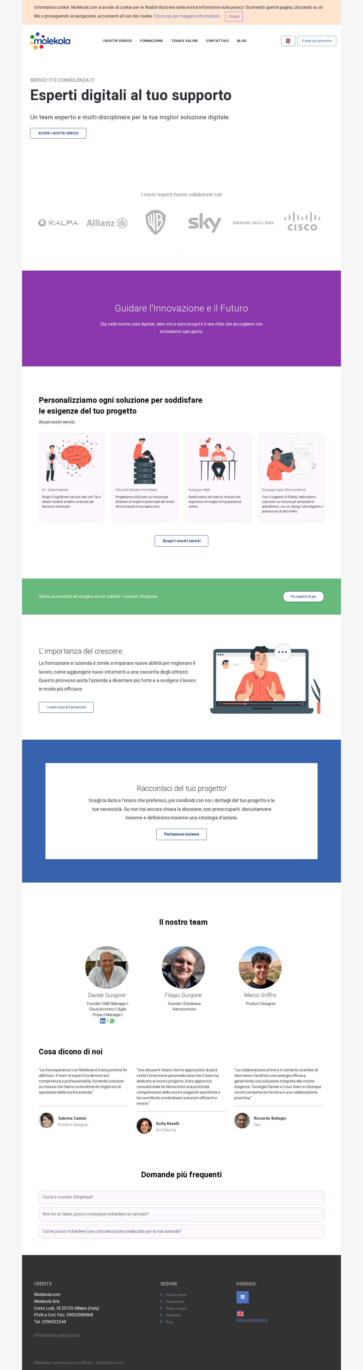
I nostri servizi (117, 41)
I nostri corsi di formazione (66, 707)
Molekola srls (114, 1363)
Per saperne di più (303, 596)
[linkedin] (243, 1297)
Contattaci (217, 41)
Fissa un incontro (317, 41)
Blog (241, 41)
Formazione (151, 41)
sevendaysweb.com (66, 1363)
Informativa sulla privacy (56, 1335)
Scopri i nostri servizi (58, 133)
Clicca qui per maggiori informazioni (186, 16)
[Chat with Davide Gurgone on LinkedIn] (103, 1020)
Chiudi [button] (234, 16)
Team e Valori (184, 41)
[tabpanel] (59, 228)
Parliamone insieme (181, 834)
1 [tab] (181, 251)
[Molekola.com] (50, 41)
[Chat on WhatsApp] (112, 1020)
